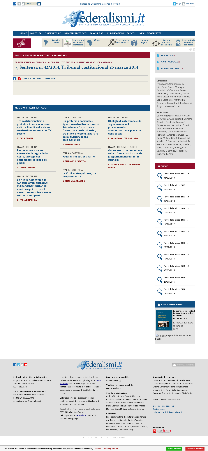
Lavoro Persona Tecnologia (166, 42)
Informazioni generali (163, 406)
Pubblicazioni (115, 33)
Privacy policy (110, 449)
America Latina (56, 41)
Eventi (130, 33)
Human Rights (144, 41)
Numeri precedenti (75, 33)
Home (23, 33)
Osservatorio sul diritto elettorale (78, 42)
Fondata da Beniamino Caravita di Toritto (99, 3)
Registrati (189, 3)
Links (141, 33)
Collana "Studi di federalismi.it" (168, 412)
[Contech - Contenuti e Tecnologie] (162, 431)
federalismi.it (82, 415)
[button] (177, 4)
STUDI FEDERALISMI (171, 304)
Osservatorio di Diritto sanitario (188, 42)
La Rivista (36, 33)
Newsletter (154, 33)
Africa (97, 40)
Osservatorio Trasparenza (122, 41)
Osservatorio (53, 33)
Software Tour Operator (104, 441)
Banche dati (97, 33)
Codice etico (159, 409)
